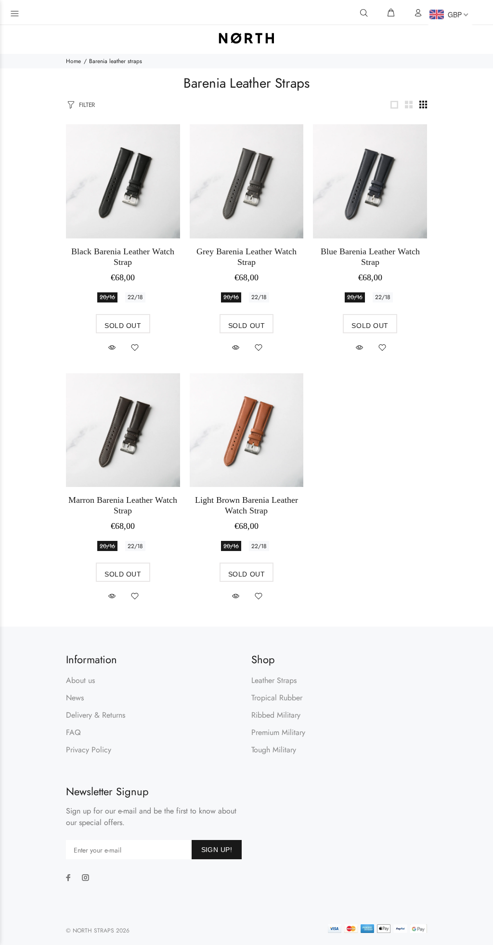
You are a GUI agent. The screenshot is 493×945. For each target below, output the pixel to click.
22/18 (135, 297)
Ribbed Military (275, 715)
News (75, 697)
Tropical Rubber (276, 697)
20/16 (107, 297)
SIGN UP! (216, 849)
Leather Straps (274, 680)
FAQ (73, 732)
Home (73, 61)
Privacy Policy (88, 749)
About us (80, 680)
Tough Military (273, 749)
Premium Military (278, 732)
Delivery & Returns (95, 715)
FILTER (87, 104)
